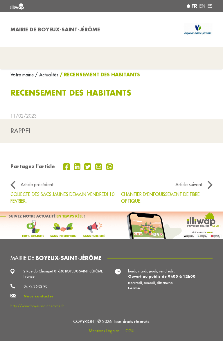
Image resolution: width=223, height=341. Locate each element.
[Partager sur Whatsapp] (109, 166)
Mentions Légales (104, 330)
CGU (129, 330)
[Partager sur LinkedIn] (78, 166)
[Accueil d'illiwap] (50, 6)
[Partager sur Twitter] (88, 166)
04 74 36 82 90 (35, 286)
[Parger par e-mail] (99, 166)
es (210, 6)
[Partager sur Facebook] (67, 166)
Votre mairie (22, 75)
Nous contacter (38, 296)
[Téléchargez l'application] (111, 225)
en (202, 6)
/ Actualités (46, 75)
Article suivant (188, 184)
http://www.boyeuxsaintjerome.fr (37, 306)
